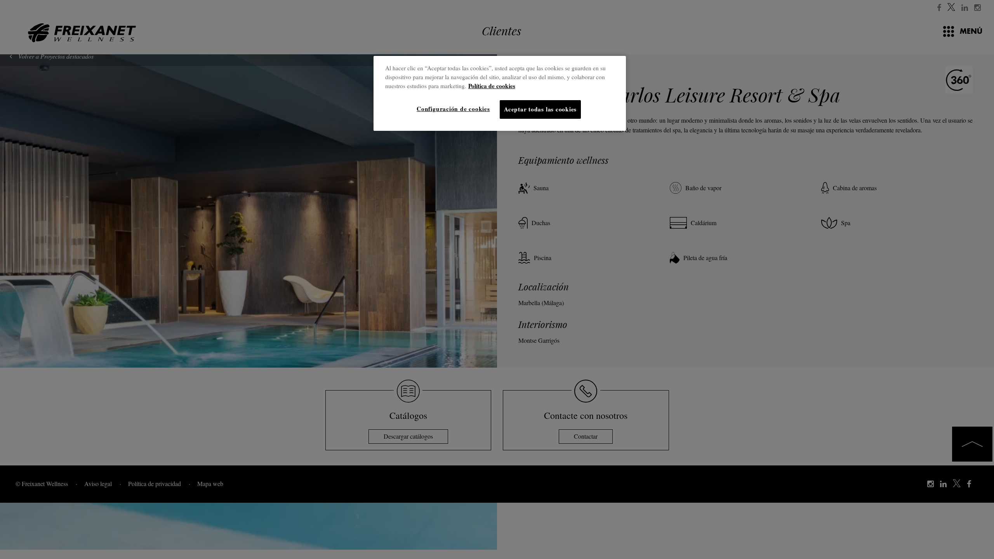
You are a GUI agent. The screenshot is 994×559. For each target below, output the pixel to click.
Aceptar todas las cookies (540, 109)
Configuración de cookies (453, 108)
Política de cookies (491, 86)
